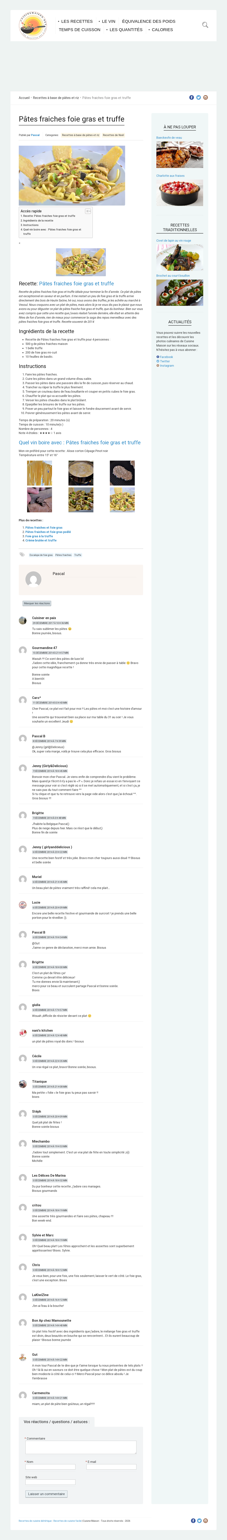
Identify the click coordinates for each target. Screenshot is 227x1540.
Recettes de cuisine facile (67, 1521)
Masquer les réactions (37, 603)
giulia (36, 1005)
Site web (31, 1477)
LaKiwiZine (40, 1295)
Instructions (31, 225)
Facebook (166, 357)
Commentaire (35, 1438)
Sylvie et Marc (43, 1235)
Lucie (36, 902)
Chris (36, 1265)
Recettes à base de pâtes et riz (56, 98)
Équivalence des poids (148, 21)
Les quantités (126, 29)
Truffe (77, 555)
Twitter (164, 361)
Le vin (108, 21)
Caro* (36, 698)
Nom (29, 1462)
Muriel (37, 877)
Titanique (39, 1082)
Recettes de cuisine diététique (35, 1521)
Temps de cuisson (79, 29)
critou (36, 1205)
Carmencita (41, 1393)
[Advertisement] (113, 66)
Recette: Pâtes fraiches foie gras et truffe (49, 216)
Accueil (24, 98)
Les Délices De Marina (49, 1175)
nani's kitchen (42, 1030)
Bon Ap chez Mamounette (51, 1320)
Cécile (36, 1056)
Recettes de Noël (113, 135)
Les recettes (77, 21)
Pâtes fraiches (63, 555)
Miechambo (41, 1141)
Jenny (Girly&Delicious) (50, 766)
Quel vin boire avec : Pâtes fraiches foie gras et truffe (52, 231)
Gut (35, 1355)
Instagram (166, 365)
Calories (162, 29)
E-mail (91, 1462)
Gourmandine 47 (44, 648)
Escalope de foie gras (41, 555)
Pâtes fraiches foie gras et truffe (76, 283)
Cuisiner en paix (44, 618)
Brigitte (38, 813)
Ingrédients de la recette (38, 220)
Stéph (36, 1111)
